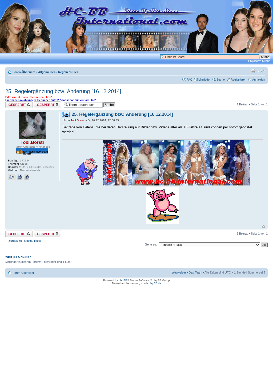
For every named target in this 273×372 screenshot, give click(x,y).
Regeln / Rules (68, 72)
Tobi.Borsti (32, 142)
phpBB (123, 280)
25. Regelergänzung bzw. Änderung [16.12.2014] (63, 91)
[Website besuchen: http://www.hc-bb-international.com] (19, 177)
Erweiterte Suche (259, 60)
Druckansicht (253, 71)
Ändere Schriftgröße (261, 71)
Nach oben (263, 226)
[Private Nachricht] (11, 177)
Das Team (195, 272)
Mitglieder (204, 79)
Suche (220, 79)
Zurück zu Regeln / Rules (25, 240)
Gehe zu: (151, 244)
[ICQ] (26, 177)
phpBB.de (155, 283)
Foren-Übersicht (24, 72)
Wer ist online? (18, 256)
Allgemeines (46, 72)
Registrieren (238, 79)
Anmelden (258, 79)
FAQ (189, 79)
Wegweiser (179, 272)
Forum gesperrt (44, 103)
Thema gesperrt (15, 103)
